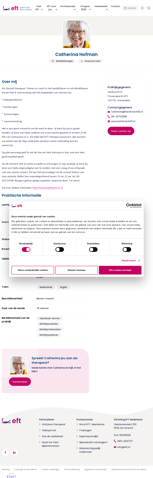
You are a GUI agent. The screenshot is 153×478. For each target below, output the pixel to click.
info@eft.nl (123, 447)
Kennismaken (20, 381)
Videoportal (49, 430)
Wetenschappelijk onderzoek (89, 450)
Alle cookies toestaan (120, 270)
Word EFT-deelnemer (92, 424)
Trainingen (85, 430)
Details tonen (129, 260)
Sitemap (6, 469)
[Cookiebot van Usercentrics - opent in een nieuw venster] (128, 205)
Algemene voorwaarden (96, 469)
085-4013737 (125, 441)
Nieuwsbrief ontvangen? (93, 442)
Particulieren (46, 419)
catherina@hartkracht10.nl (127, 111)
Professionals (84, 419)
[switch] (59, 249)
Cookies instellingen (50, 469)
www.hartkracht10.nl (123, 121)
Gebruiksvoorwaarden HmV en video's (128, 469)
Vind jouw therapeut (53, 424)
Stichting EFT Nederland (128, 419)
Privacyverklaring (72, 469)
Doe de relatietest (52, 436)
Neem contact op (121, 130)
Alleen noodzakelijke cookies (32, 270)
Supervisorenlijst (88, 436)
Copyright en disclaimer (25, 469)
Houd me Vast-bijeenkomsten (51, 444)
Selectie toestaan (77, 270)
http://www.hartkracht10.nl (47, 187)
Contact (115, 6)
